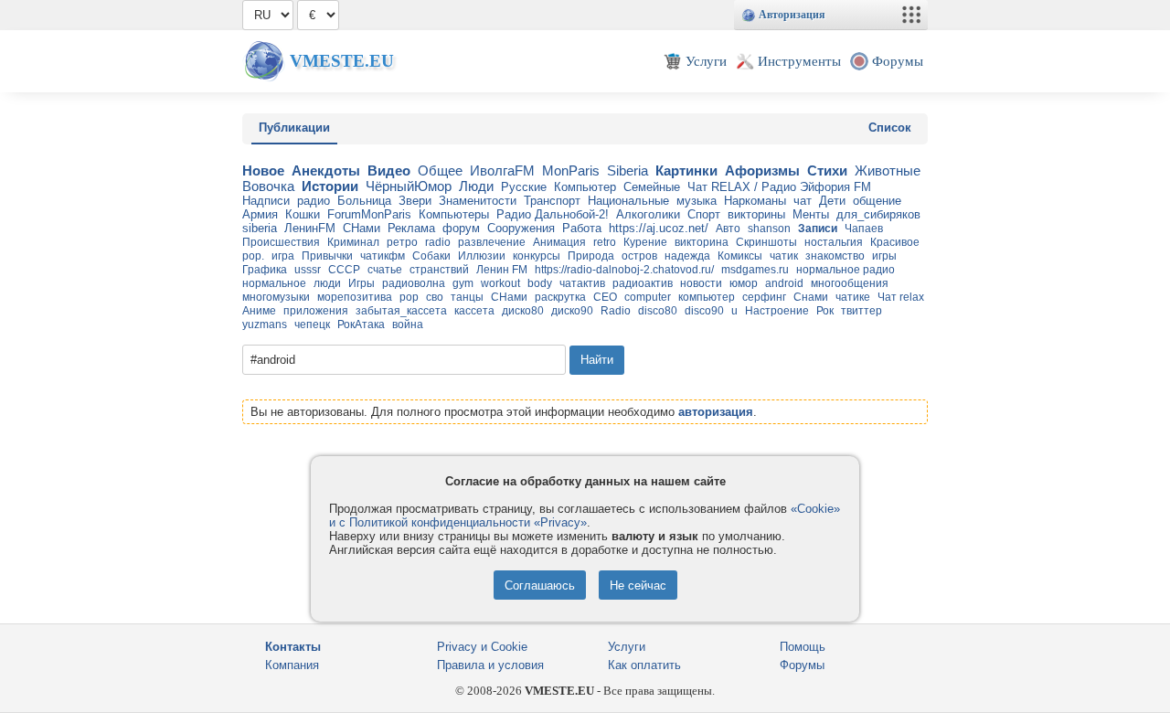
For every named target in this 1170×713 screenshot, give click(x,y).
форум (461, 228)
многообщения (849, 283)
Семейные (651, 187)
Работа (581, 228)
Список (889, 127)
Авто (728, 228)
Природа (591, 256)
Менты (810, 214)
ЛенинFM (309, 228)
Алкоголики (648, 214)
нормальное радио (845, 269)
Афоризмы (762, 170)
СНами (361, 228)
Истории (330, 186)
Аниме (259, 310)
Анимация (559, 242)
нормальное (274, 283)
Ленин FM (501, 269)
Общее (440, 170)
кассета (474, 310)
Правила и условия (490, 665)
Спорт (703, 214)
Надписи (266, 201)
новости (701, 283)
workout (500, 283)
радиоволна (413, 283)
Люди (476, 186)
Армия (260, 214)
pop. (253, 256)
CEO (605, 297)
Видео (388, 170)
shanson (769, 228)
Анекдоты (326, 170)
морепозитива (354, 297)
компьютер (706, 297)
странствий (439, 269)
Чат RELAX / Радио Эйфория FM (779, 187)
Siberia (627, 170)
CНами (509, 297)
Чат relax (901, 297)
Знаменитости (477, 201)
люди (327, 283)
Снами (810, 297)
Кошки (302, 214)
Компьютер (585, 187)
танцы (467, 297)
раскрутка (560, 297)
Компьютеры (454, 214)
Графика (264, 269)
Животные (887, 170)
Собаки (431, 256)
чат (802, 201)
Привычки (327, 256)
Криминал (353, 242)
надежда (687, 256)
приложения (315, 310)
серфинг (764, 297)
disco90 (704, 310)
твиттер (861, 310)
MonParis (571, 170)
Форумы (802, 665)
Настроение (777, 310)
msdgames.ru (755, 269)
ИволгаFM (502, 170)
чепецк (312, 324)
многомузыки (276, 297)
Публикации (294, 127)
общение (877, 201)
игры (884, 256)
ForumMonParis (369, 214)
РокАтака (361, 324)
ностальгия (833, 242)
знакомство (835, 256)
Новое (263, 170)
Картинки (686, 170)
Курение (645, 242)
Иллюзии (481, 256)
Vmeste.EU (342, 60)
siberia (259, 228)
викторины (756, 214)
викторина (702, 242)
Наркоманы (755, 201)
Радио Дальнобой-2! (552, 214)
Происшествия (281, 242)
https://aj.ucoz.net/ (658, 228)
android (784, 283)
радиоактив (642, 283)
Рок (825, 310)
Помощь (802, 647)
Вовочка (268, 186)
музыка (696, 201)
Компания (292, 665)
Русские (524, 187)
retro (604, 242)
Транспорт (552, 201)
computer (647, 297)
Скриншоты (766, 242)
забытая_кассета (401, 310)
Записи (817, 228)
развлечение (492, 242)
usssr (307, 269)
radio (438, 242)
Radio (616, 310)
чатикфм (382, 256)
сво (434, 297)
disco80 (657, 310)
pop (409, 297)
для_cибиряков (878, 214)
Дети (832, 201)
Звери (415, 201)
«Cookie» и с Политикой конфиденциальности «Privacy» (584, 515)
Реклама (411, 228)
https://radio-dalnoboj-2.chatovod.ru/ (624, 269)
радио (313, 201)
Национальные (628, 201)
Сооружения (521, 228)
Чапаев (864, 228)
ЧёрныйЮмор (409, 186)
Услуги (626, 647)
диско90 (572, 310)
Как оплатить (644, 665)
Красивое (895, 242)
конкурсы (536, 256)
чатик (784, 256)
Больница (364, 201)
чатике (852, 297)
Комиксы (740, 256)
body (539, 283)
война (407, 324)
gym (462, 283)
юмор (743, 283)
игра (282, 256)
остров (639, 256)
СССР (344, 269)
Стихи (827, 170)
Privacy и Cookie (482, 647)
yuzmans (264, 324)
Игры (361, 283)
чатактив (582, 283)
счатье (384, 269)
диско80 (523, 310)
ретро (402, 242)
